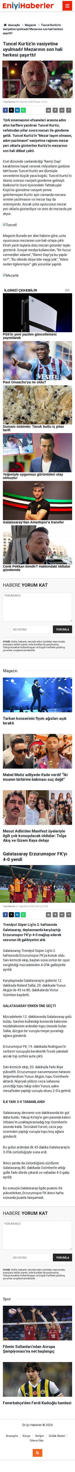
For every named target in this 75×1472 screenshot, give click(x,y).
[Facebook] (5, 110)
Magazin (30, 25)
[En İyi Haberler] (28, 5)
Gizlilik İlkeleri (57, 1436)
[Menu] (67, 6)
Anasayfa (14, 25)
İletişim (39, 1436)
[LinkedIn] (17, 110)
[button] (55, 110)
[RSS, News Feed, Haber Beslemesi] (37, 1453)
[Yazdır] (48, 110)
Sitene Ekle (36, 1440)
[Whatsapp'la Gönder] (23, 110)
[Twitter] (11, 110)
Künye (26, 1436)
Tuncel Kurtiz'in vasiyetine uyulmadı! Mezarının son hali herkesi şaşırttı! (33, 29)
